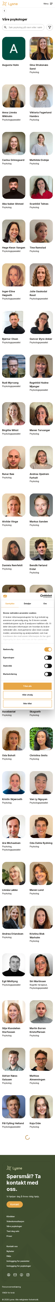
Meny (46, 4)
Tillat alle (27, 686)
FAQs (9, 1256)
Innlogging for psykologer (19, 1266)
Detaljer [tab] (27, 603)
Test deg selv (13, 1231)
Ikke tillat (27, 703)
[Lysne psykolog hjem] (10, 3)
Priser (9, 1236)
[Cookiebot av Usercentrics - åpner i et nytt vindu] (40, 596)
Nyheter (10, 1251)
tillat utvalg (27, 695)
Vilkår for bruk (8, 1293)
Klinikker (11, 1216)
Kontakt (14, 1204)
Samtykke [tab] (10, 603)
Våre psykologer (14, 1226)
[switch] (48, 658)
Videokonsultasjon (15, 1221)
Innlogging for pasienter (18, 1261)
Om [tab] (45, 603)
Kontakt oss (12, 1246)
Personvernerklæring (11, 1287)
